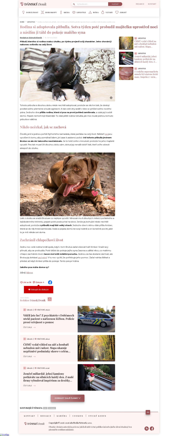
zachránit (42, 257)
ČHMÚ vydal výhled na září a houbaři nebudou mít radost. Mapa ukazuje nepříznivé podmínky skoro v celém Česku (46, 349)
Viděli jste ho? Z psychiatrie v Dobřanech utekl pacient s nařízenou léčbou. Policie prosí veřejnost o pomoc (48, 319)
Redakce (46, 416)
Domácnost (32, 12)
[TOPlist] (4, 434)
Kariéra (62, 416)
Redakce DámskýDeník (31, 38)
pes (45, 408)
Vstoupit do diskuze (39, 289)
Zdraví (123, 12)
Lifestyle (81, 12)
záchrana (52, 408)
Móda (96, 12)
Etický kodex (97, 416)
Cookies (77, 416)
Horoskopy (51, 12)
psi (106, 134)
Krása (67, 12)
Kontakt (29, 416)
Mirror (29, 272)
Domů (22, 22)
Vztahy (109, 12)
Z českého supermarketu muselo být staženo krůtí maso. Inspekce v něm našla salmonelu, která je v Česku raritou (146, 77)
